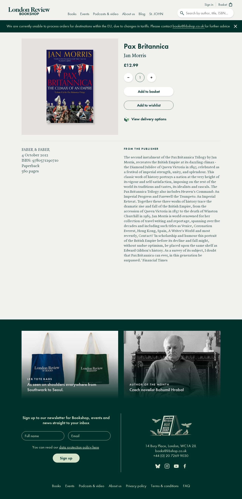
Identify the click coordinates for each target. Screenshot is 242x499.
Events (84, 14)
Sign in (209, 4)
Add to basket (149, 91)
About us (128, 14)
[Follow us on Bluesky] (157, 466)
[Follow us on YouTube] (176, 466)
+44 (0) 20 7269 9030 (170, 455)
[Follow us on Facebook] (184, 466)
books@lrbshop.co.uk (189, 26)
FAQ (186, 486)
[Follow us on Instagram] (167, 466)
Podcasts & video (105, 14)
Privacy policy (136, 486)
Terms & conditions (164, 486)
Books (72, 14)
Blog (142, 14)
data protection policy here (79, 447)
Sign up (66, 458)
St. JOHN (156, 14)
